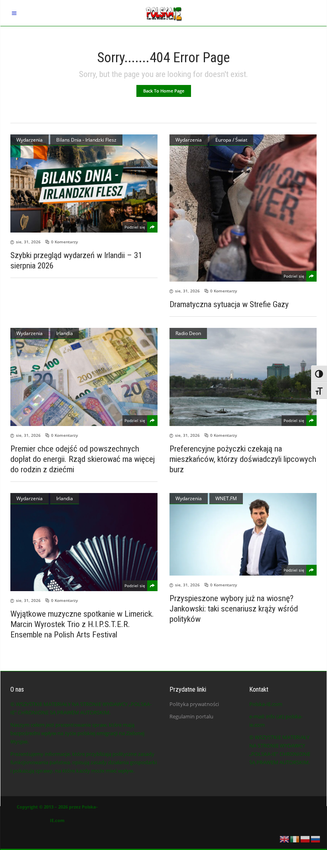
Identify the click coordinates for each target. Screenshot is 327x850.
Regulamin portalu (191, 716)
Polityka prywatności (194, 704)
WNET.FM (226, 498)
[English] (285, 838)
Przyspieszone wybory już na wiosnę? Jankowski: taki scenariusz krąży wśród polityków (233, 609)
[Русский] (316, 838)
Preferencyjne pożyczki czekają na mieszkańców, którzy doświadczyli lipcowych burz (242, 459)
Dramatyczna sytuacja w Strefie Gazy (229, 304)
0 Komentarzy (64, 242)
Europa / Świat (231, 139)
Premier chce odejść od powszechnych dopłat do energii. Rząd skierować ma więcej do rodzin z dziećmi (82, 459)
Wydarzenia (29, 139)
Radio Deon (188, 333)
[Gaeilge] (295, 838)
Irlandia (64, 333)
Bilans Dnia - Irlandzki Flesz (86, 139)
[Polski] (305, 838)
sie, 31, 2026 (28, 242)
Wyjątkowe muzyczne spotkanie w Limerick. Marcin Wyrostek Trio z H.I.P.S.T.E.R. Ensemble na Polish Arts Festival (82, 624)
